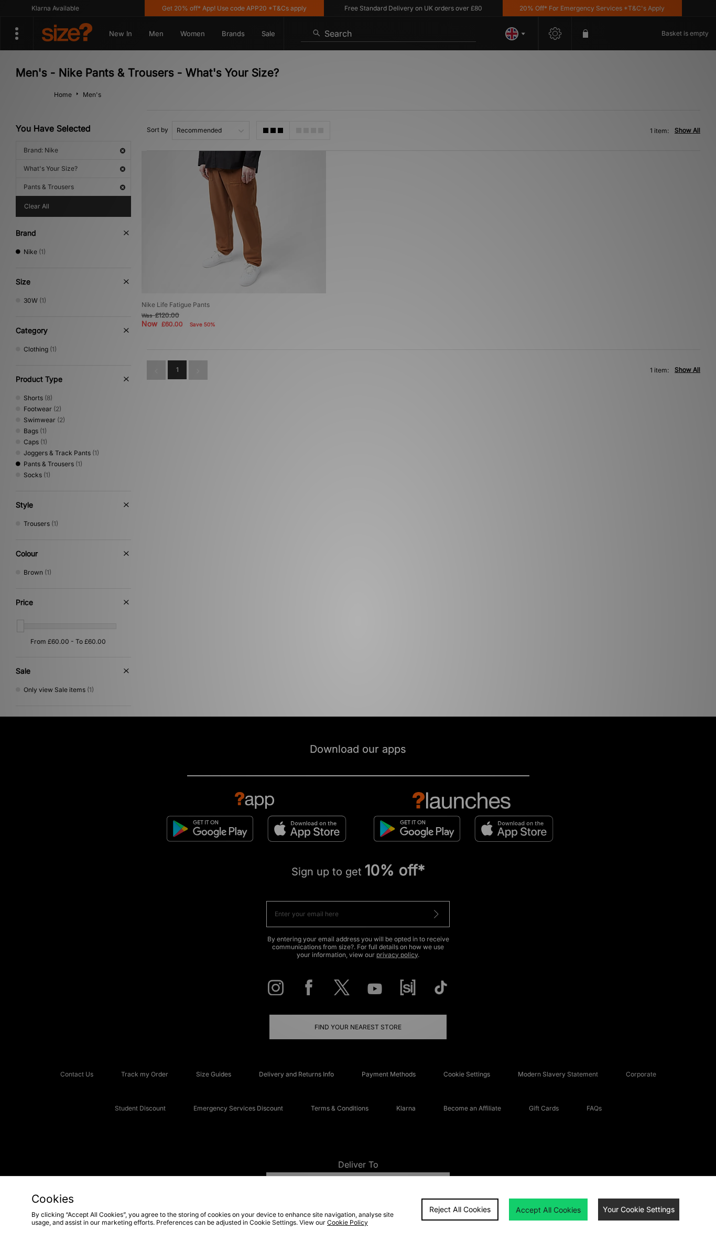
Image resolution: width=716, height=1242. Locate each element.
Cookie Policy (347, 1222)
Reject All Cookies (460, 1209)
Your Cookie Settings (639, 1209)
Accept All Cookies (548, 1209)
